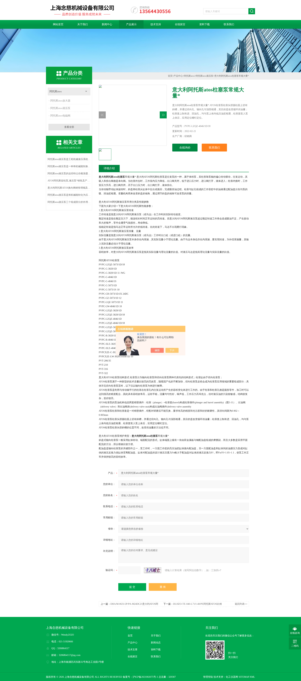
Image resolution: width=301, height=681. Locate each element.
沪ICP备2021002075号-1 (145, 677)
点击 (86, 91)
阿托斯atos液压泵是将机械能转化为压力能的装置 (69, 195)
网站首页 (58, 24)
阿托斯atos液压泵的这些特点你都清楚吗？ (69, 173)
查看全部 (69, 127)
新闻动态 (156, 642)
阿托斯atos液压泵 (60, 108)
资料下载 (204, 24)
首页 (170, 76)
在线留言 (180, 24)
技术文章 (132, 649)
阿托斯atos (55, 91)
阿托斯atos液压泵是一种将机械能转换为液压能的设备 (69, 166)
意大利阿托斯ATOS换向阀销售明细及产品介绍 (69, 187)
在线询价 (185, 147)
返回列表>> (241, 604)
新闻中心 (107, 24)
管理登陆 (208, 677)
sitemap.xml (247, 677)
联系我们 (229, 24)
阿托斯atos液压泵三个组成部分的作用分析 (69, 202)
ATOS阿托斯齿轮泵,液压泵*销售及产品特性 (69, 180)
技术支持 (155, 24)
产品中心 (178, 76)
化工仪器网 (232, 677)
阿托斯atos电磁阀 (60, 115)
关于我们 (82, 24)
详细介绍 (109, 168)
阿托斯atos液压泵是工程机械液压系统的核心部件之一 (69, 159)
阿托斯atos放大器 (60, 100)
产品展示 (131, 24)
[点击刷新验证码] (152, 570)
